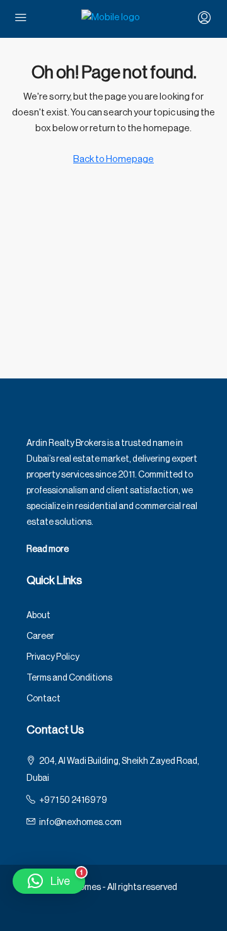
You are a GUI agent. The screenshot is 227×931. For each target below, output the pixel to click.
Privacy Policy (52, 657)
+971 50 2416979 (73, 800)
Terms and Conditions (69, 678)
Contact (43, 698)
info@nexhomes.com (80, 822)
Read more (47, 549)
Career (40, 636)
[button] (49, 881)
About (38, 615)
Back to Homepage (113, 159)
